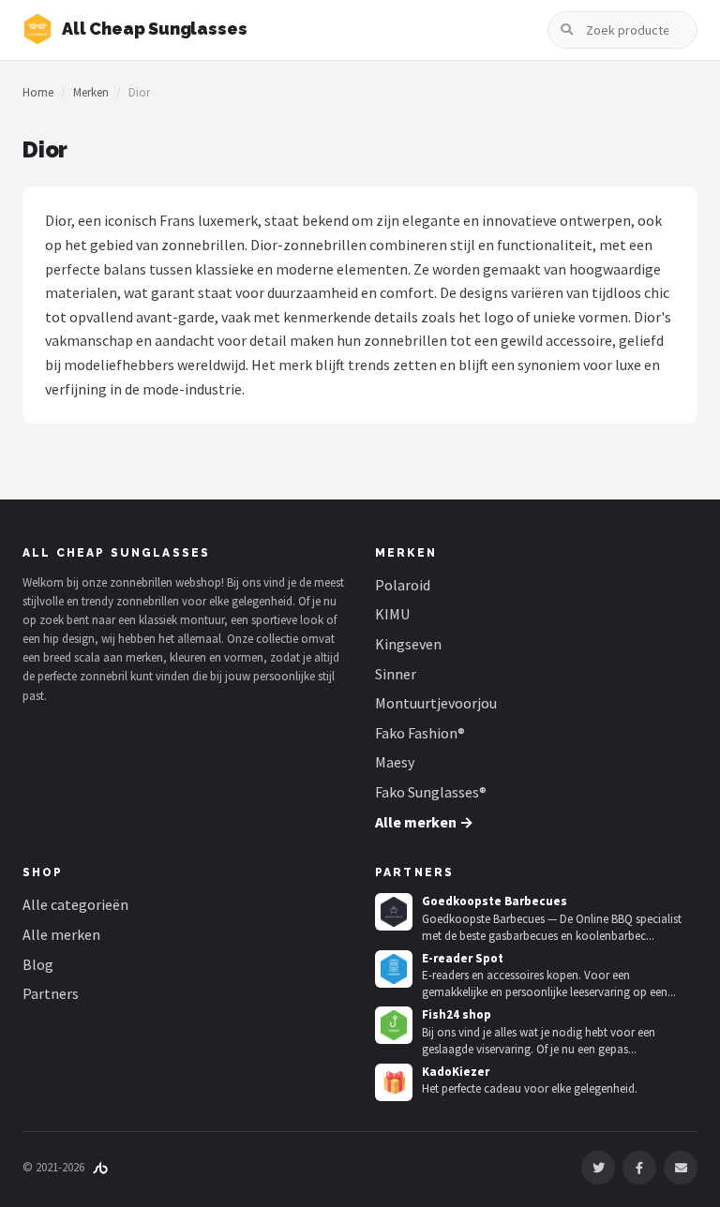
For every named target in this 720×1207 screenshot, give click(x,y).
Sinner (395, 673)
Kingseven (408, 643)
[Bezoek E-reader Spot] (393, 969)
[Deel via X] (598, 1168)
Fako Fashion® (420, 732)
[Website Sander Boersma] (100, 1167)
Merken (91, 92)
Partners (50, 993)
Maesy (394, 762)
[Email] (681, 1168)
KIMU (392, 613)
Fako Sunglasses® (431, 791)
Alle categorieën (75, 904)
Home (37, 92)
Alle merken (61, 934)
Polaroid (402, 584)
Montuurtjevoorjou (436, 702)
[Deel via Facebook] (639, 1168)
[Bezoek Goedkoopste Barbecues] (393, 912)
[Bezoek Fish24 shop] (393, 1025)
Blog (37, 964)
